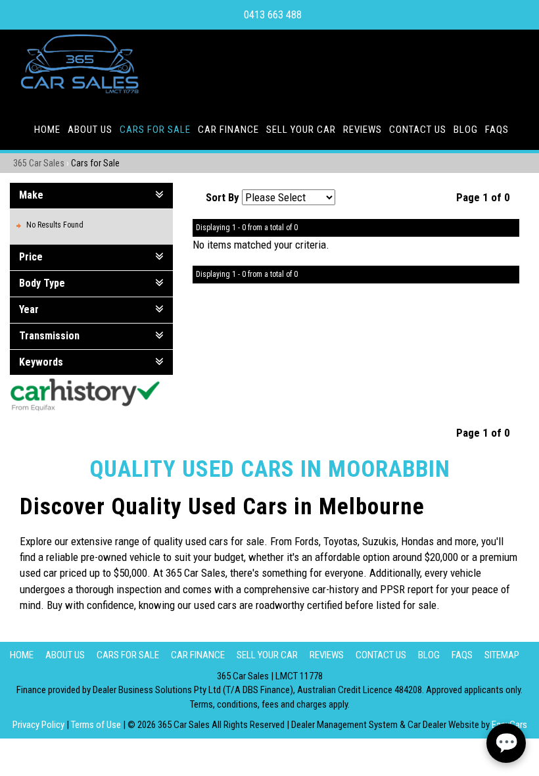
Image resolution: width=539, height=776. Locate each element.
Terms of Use (97, 725)
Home (47, 129)
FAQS (497, 129)
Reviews (362, 129)
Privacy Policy (39, 725)
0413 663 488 (273, 15)
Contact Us (417, 129)
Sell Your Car (301, 129)
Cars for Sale (155, 129)
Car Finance (228, 129)
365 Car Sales (38, 163)
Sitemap (501, 655)
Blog (466, 129)
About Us (90, 129)
